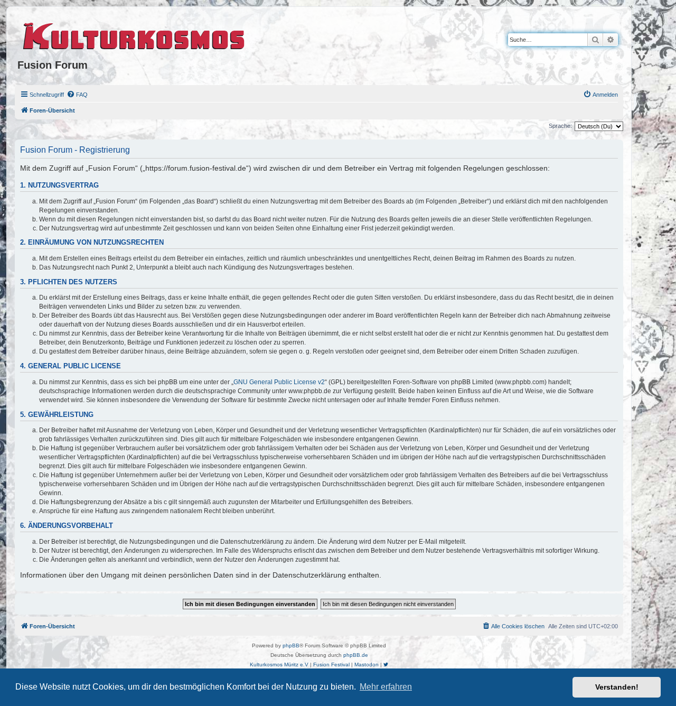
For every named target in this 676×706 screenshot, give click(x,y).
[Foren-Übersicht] (134, 34)
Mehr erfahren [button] (386, 686)
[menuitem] (77, 94)
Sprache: (560, 126)
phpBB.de (355, 655)
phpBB (291, 645)
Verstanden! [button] (617, 687)
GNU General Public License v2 (279, 382)
